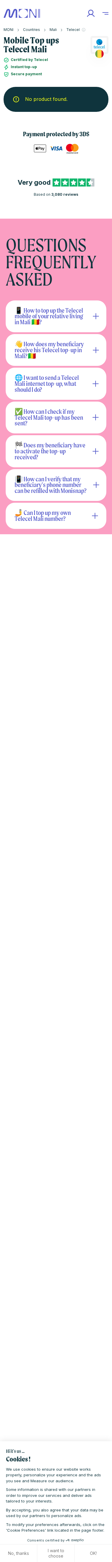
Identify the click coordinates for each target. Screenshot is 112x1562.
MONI (8, 29)
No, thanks (18, 1553)
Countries (31, 29)
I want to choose (56, 1553)
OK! (93, 1553)
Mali (53, 29)
